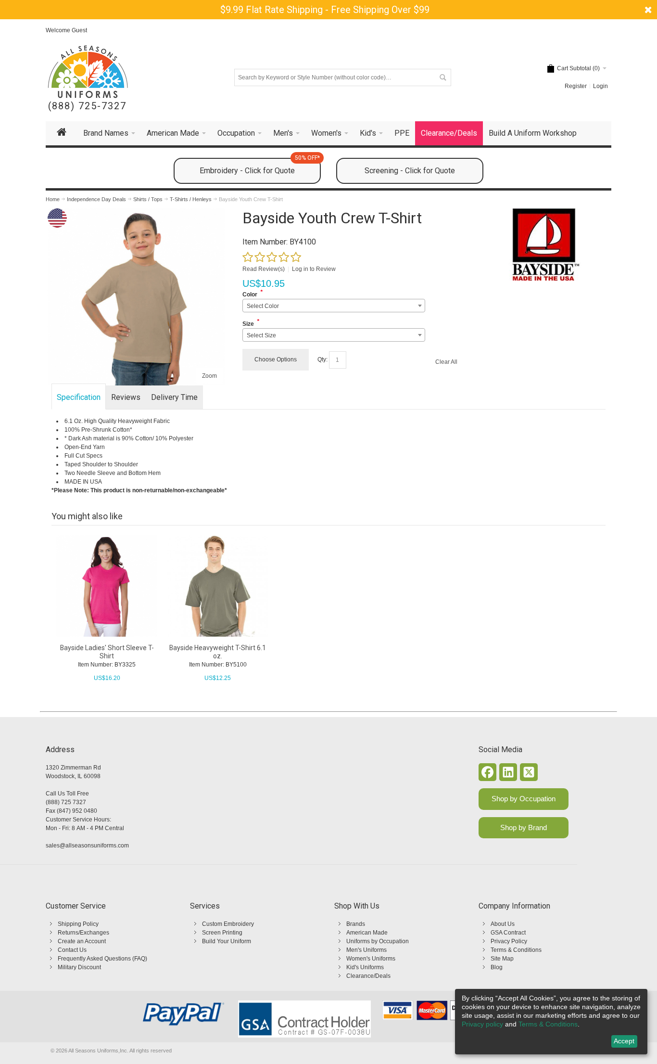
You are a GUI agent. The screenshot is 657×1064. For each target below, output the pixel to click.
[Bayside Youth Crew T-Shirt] (136, 212)
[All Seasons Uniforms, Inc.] (88, 72)
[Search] (442, 77)
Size (248, 323)
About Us (503, 924)
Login (600, 86)
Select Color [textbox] (263, 306)
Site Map (502, 958)
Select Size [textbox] (261, 335)
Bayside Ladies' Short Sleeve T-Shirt (107, 652)
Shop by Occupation (524, 799)
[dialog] (551, 1021)
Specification (79, 397)
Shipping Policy (78, 924)
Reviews (125, 397)
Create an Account (82, 941)
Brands (355, 924)
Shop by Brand (523, 827)
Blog (497, 967)
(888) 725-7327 (87, 106)
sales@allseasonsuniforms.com (87, 845)
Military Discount (79, 967)
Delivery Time (174, 397)
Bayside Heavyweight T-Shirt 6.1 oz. (217, 652)
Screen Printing (222, 932)
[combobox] (333, 305)
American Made (367, 932)
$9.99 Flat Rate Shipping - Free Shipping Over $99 (325, 9)
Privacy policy (482, 1024)
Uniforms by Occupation (377, 941)
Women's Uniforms (370, 958)
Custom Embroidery (228, 924)
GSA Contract (508, 932)
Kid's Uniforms (365, 967)
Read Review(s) (263, 269)
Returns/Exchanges (83, 932)
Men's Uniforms (366, 950)
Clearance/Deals (368, 976)
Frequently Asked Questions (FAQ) (102, 958)
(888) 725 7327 (66, 802)
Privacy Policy (509, 941)
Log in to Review (314, 269)
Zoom (209, 375)
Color (249, 294)
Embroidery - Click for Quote (260, 166)
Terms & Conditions (516, 950)
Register (576, 86)
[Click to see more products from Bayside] (544, 244)
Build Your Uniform (226, 941)
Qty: (322, 359)
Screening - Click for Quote (410, 170)
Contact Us (72, 950)
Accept (624, 1041)
